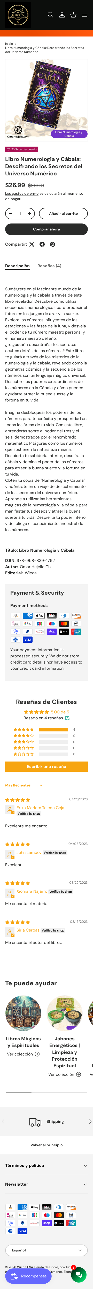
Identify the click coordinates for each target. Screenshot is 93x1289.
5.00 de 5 (60, 712)
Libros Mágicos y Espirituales (23, 1042)
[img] (17, 800)
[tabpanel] (46, 426)
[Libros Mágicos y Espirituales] (23, 1013)
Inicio (9, 44)
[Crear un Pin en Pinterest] (52, 244)
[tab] (17, 266)
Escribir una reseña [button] (46, 766)
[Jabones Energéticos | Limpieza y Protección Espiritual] (64, 1013)
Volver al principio (46, 1145)
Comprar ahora (46, 229)
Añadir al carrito (63, 213)
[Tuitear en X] (32, 244)
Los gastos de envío (21, 193)
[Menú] (84, 15)
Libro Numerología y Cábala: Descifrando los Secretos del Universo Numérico (44, 50)
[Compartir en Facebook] (42, 244)
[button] (73, 15)
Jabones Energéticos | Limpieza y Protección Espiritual (64, 1052)
